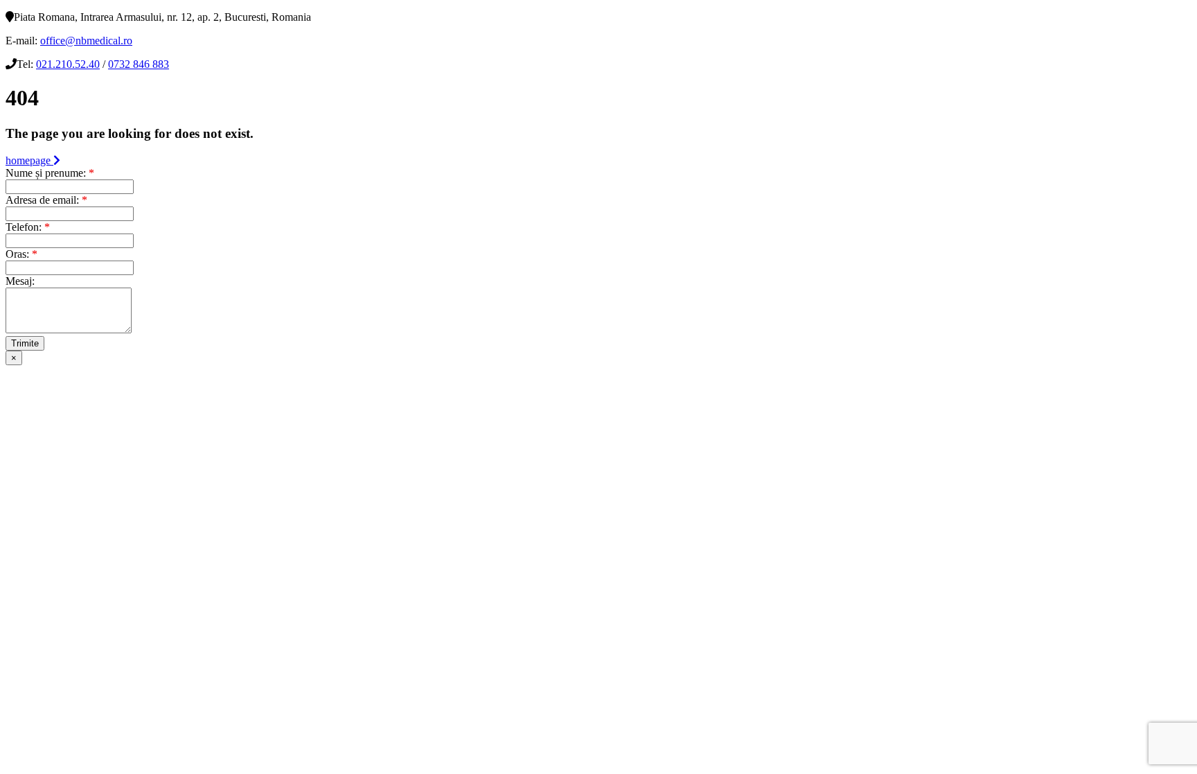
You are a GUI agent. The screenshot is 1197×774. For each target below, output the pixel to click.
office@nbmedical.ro (86, 40)
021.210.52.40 (68, 64)
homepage (29, 160)
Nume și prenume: (50, 173)
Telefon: (28, 227)
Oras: (21, 254)
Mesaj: (20, 281)
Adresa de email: (46, 200)
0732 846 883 (138, 64)
